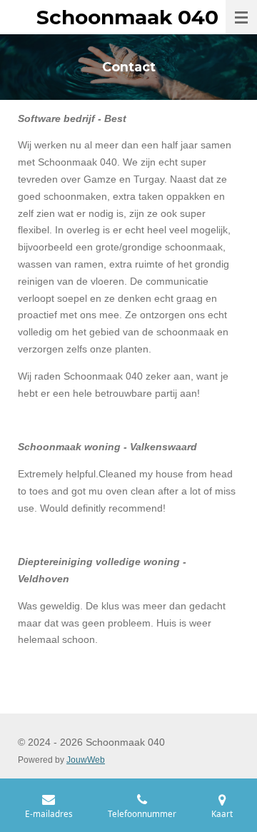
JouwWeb (85, 759)
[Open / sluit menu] (241, 17)
